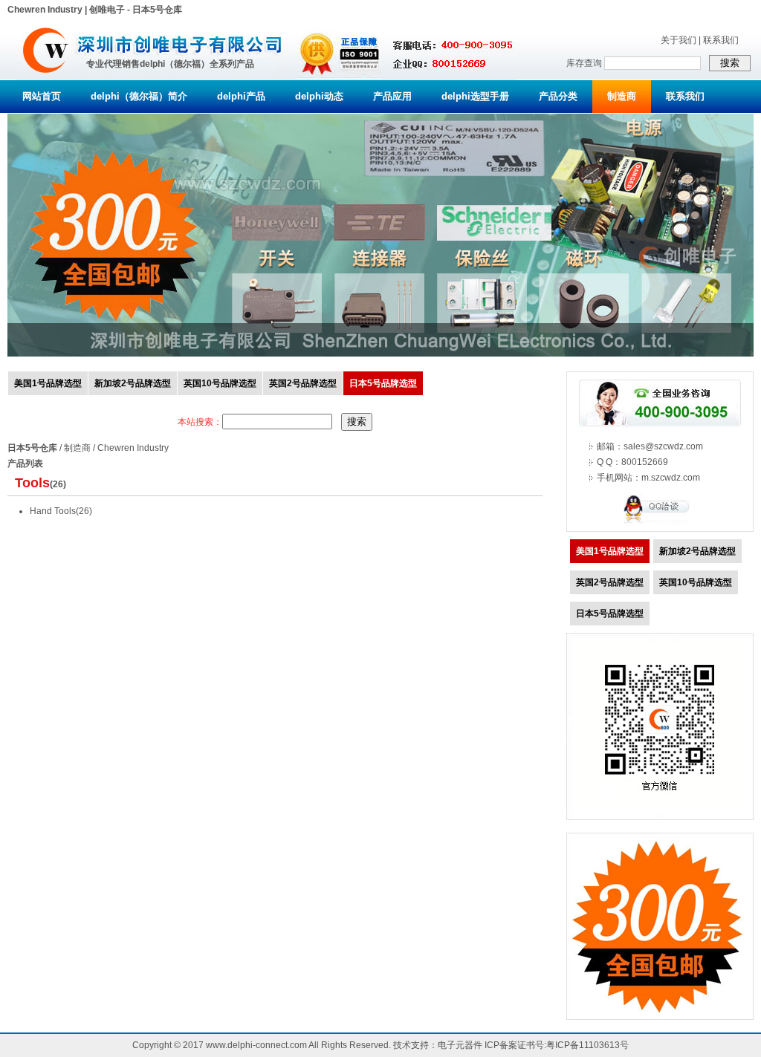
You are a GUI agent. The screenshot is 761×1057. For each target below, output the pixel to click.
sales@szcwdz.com (663, 446)
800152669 (644, 462)
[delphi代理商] (45, 77)
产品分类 (558, 96)
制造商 (621, 96)
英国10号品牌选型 (220, 383)
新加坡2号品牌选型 (132, 383)
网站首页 (41, 96)
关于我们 (678, 40)
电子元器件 (460, 1045)
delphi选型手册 (475, 96)
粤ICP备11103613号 (587, 1045)
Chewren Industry (133, 448)
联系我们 (721, 40)
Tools (32, 482)
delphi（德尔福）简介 (139, 96)
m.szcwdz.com (670, 477)
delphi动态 (319, 96)
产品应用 (392, 96)
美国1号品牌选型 (48, 383)
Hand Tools (53, 511)
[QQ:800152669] (660, 523)
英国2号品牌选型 (303, 383)
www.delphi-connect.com (256, 1045)
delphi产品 (241, 96)
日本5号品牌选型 (383, 383)
